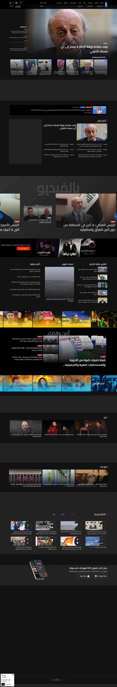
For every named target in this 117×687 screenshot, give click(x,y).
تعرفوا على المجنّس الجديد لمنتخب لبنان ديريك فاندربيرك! (78, 325)
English (41, 6)
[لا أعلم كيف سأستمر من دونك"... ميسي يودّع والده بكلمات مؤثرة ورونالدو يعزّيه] (17, 319)
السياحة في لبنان (73, 3)
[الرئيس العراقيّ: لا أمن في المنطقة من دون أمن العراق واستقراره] (86, 216)
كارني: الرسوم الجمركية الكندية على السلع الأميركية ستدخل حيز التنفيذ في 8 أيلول (19, 31)
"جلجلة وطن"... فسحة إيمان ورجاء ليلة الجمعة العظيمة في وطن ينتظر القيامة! (78, 389)
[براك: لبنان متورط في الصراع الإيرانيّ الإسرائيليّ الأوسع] (38, 216)
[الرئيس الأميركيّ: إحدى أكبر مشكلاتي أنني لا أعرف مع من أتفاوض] (86, 67)
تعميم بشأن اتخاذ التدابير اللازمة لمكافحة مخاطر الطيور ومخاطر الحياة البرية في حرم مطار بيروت (17, 73)
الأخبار (102, 3)
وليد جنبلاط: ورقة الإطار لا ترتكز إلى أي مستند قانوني (84, 49)
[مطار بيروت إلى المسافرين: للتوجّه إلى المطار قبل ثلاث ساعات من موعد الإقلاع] (46, 528)
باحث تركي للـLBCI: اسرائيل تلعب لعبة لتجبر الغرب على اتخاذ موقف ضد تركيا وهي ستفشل (87, 301)
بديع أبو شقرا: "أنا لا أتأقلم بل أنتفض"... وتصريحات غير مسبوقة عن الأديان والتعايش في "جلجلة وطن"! (18, 389)
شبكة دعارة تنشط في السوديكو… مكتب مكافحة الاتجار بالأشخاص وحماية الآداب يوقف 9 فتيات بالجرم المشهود (27, 358)
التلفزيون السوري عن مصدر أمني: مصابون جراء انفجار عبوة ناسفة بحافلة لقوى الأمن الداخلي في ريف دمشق (18, 49)
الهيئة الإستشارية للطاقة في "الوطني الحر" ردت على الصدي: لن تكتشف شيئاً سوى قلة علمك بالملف (71, 548)
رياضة (84, 3)
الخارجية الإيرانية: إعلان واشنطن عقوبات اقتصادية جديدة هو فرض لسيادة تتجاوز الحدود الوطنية (73, 73)
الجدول (88, 6)
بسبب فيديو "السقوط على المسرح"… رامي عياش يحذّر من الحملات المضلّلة (26, 435)
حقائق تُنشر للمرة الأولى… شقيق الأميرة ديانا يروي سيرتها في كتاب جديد (92, 485)
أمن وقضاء (103, 356)
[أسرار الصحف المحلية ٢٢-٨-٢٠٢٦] (95, 543)
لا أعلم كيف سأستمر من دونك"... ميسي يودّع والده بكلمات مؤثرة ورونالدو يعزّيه (19, 325)
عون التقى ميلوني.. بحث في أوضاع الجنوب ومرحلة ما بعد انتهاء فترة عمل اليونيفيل (31, 73)
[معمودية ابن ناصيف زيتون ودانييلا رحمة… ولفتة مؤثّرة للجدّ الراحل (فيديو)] (91, 429)
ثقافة (80, 3)
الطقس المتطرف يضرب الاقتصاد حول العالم (87, 270)
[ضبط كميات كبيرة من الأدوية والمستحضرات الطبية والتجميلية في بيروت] (82, 355)
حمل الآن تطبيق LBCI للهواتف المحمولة (88, 568)
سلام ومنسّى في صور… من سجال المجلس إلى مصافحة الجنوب (88, 278)
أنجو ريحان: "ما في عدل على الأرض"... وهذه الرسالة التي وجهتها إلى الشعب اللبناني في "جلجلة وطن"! (48, 389)
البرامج (79, 6)
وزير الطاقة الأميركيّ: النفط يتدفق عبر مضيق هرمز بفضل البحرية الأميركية (59, 73)
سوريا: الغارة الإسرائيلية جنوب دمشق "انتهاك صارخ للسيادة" (25, 289)
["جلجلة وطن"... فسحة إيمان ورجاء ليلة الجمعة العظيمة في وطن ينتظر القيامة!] (76, 383)
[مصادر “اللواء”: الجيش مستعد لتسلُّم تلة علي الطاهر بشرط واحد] (100, 67)
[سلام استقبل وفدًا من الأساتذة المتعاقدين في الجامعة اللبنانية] (21, 543)
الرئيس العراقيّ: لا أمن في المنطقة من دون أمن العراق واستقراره (89, 227)
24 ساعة (72, 514)
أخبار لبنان (65, 3)
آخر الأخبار (96, 3)
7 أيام (62, 514)
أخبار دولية (113, 221)
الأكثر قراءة (99, 514)
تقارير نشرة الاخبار (97, 264)
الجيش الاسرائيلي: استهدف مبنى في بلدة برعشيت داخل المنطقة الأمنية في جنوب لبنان (27, 340)
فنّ (105, 417)
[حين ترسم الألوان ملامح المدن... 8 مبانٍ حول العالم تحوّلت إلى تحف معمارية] (58, 479)
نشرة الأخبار (90, 3)
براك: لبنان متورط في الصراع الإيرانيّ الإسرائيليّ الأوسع (39, 221)
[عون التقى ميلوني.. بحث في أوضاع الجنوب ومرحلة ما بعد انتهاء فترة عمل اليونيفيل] (31, 67)
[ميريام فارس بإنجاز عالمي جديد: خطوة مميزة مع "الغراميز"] (58, 429)
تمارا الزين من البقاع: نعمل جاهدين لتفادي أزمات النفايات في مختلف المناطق (89, 150)
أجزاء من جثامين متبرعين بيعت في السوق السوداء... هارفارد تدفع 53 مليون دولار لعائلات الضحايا (26, 485)
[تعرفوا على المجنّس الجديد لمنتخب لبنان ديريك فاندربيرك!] (76, 319)
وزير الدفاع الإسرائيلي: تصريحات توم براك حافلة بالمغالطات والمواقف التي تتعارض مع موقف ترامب (25, 283)
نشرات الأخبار (83, 107)
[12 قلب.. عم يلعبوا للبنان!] (47, 319)
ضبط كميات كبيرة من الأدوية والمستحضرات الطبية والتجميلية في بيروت (85, 362)
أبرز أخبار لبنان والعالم (98, 57)
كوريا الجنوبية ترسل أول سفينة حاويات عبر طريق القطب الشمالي (26, 296)
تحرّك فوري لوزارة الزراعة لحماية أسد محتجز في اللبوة (47, 548)
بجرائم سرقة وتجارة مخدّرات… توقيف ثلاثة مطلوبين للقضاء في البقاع (26, 349)
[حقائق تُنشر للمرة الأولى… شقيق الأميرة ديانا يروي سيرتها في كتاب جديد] (91, 479)
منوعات (103, 466)
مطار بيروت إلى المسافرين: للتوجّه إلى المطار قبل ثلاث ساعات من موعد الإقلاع (56, 156)
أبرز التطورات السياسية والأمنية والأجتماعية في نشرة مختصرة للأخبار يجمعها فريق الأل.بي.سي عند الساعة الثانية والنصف (61, 110)
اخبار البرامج (88, 386)
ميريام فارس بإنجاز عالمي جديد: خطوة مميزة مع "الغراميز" (59, 435)
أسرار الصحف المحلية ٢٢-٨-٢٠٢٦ (98, 547)
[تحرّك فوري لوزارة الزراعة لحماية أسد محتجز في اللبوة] (46, 543)
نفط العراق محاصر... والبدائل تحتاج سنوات (88, 293)
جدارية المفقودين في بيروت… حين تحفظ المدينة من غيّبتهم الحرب (87, 286)
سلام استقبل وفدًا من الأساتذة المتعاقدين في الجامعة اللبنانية (56, 145)
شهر (54, 514)
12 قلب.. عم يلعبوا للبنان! (54, 324)
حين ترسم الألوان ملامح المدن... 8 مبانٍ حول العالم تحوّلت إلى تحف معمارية (58, 485)
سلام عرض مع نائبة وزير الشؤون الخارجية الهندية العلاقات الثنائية (56, 150)
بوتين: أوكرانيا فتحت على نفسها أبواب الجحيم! (18, 37)
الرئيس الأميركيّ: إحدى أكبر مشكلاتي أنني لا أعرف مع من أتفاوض (87, 73)
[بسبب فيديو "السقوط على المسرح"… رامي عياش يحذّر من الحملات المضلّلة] (26, 429)
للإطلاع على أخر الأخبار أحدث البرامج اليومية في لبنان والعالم (88, 571)
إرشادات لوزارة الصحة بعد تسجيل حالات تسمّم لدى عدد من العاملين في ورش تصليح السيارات (45, 73)
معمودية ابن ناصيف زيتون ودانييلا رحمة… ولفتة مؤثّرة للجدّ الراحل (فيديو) (92, 435)
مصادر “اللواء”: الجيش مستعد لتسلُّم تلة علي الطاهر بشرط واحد (101, 73)
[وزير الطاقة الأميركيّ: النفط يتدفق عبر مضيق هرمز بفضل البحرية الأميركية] (58, 67)
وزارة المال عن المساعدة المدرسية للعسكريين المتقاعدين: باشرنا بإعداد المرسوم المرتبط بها (90, 156)
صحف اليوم (67, 264)
